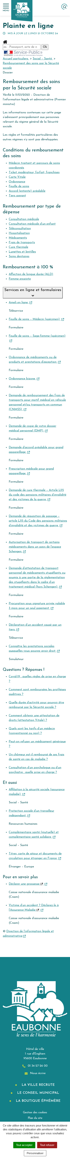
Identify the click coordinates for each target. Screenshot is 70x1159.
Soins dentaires (19, 256)
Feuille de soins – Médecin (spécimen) (35, 319)
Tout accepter (24, 1145)
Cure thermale (18, 247)
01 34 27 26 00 (37, 1065)
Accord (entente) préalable (27, 191)
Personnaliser (35, 1153)
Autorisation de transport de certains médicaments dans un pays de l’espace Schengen (35, 547)
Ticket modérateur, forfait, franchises (34, 172)
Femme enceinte (20, 278)
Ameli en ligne (19, 302)
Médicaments (18, 237)
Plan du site (35, 1118)
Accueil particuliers (16, 58)
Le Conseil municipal (37, 1093)
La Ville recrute (38, 1085)
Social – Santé (43, 58)
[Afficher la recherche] (64, 6)
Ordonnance (17, 181)
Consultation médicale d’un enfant (32, 223)
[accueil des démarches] (5, 41)
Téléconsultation (20, 228)
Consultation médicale (24, 219)
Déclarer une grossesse (24, 883)
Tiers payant (17, 195)
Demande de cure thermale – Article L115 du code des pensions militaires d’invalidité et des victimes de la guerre (37, 495)
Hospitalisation (19, 233)
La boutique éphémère (37, 1101)
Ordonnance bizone (22, 378)
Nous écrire (37, 1073)
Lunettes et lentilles (22, 251)
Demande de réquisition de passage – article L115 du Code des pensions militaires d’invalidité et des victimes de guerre (38, 521)
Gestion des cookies (35, 1112)
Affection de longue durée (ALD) (31, 274)
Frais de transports (22, 242)
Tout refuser (47, 1145)
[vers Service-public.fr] (23, 52)
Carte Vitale (17, 177)
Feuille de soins (19, 186)
